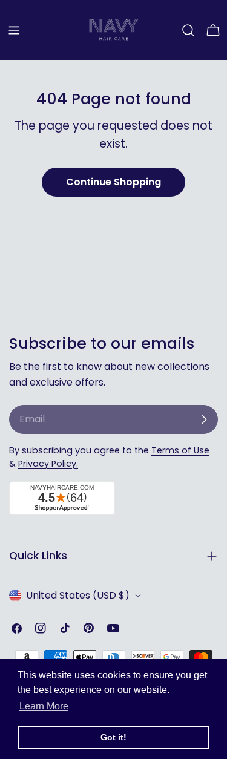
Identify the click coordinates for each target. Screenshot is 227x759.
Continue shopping (113, 182)
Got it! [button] (113, 737)
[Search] (188, 30)
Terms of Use (180, 450)
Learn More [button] (43, 706)
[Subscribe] (204, 419)
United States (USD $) (78, 595)
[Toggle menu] (14, 30)
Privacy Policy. (48, 464)
